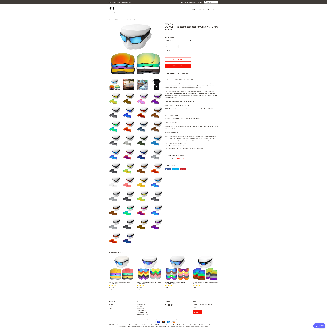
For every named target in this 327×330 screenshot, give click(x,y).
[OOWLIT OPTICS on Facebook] (169, 305)
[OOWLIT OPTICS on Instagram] (172, 305)
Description (170, 73)
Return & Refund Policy (142, 312)
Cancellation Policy (141, 310)
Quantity (167, 50)
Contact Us (111, 306)
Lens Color (167, 44)
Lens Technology (169, 37)
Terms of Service (141, 304)
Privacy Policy (140, 306)
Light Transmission (184, 73)
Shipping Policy (140, 308)
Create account (191, 2)
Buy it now (178, 66)
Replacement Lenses (208, 9)
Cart (201, 2)
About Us (111, 304)
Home (193, 9)
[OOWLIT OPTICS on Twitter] (166, 305)
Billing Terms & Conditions (143, 314)
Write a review (181, 159)
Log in (183, 2)
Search (110, 308)
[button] (113, 285)
